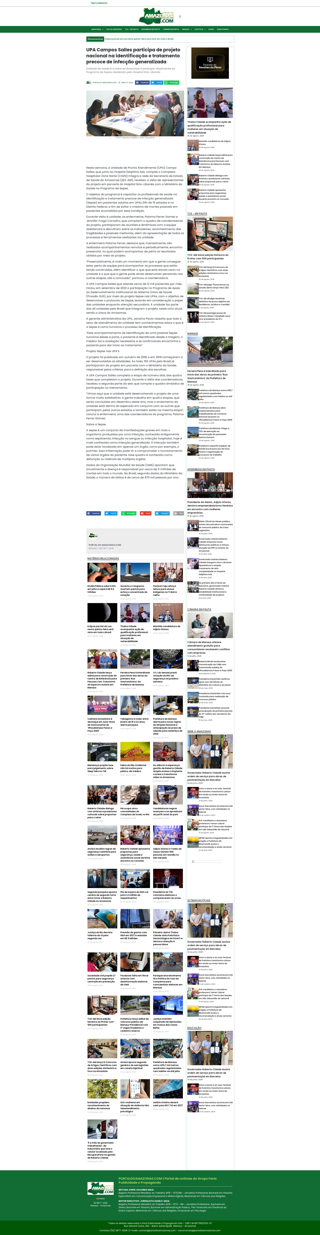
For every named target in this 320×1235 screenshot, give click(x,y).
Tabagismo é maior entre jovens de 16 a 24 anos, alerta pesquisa (134, 721)
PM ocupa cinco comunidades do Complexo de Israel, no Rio (134, 811)
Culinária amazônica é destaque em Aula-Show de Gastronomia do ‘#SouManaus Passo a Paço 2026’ (101, 724)
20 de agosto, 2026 (206, 322)
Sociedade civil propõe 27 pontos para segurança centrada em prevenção (102, 978)
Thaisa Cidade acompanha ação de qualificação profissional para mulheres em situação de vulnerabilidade (134, 634)
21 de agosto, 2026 (206, 307)
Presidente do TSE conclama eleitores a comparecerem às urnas (167, 895)
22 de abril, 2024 (205, 850)
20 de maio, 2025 (206, 702)
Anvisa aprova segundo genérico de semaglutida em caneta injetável (134, 1065)
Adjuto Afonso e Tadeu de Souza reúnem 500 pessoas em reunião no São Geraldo (167, 853)
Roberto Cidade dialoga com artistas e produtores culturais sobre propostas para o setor (102, 813)
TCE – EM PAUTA (131, 29)
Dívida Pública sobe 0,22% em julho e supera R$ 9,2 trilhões (102, 589)
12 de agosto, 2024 (206, 832)
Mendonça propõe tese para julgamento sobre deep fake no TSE (100, 768)
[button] (142, 82)
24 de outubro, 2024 (207, 815)
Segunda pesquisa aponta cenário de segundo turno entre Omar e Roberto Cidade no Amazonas (102, 897)
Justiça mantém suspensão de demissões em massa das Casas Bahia (167, 1023)
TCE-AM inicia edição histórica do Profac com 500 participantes (101, 1021)
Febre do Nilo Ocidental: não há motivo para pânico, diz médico (133, 768)
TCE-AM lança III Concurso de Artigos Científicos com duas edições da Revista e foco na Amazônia (102, 1067)
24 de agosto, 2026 (206, 291)
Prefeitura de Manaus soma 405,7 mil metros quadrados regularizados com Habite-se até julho (167, 1067)
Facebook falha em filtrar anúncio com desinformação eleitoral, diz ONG (134, 980)
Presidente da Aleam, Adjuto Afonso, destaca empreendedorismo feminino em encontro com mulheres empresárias (210, 507)
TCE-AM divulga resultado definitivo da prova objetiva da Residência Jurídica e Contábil (214, 301)
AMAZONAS (96, 29)
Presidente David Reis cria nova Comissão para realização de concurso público (214, 696)
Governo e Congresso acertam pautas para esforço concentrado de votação (133, 591)
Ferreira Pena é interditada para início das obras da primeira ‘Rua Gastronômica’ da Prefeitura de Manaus (207, 376)
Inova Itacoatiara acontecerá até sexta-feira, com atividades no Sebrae (216, 809)
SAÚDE (211, 29)
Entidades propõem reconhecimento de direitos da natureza (99, 1105)
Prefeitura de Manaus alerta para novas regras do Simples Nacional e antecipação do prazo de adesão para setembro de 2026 (167, 726)
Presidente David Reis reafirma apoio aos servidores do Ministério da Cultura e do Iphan (215, 682)
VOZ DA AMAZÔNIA (114, 29)
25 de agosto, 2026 (206, 202)
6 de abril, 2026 (205, 598)
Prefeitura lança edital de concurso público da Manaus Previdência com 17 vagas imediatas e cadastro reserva (134, 1024)
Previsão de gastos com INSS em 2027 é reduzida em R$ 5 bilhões (133, 935)
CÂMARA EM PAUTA (171, 29)
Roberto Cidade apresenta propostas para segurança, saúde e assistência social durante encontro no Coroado (135, 854)
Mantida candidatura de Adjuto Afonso (166, 628)
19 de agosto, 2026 (195, 516)
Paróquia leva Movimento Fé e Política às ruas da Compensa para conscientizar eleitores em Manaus (167, 981)
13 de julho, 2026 (194, 656)
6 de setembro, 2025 (207, 673)
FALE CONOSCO (99, 3)
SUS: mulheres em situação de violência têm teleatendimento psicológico (134, 1107)
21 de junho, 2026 (205, 800)
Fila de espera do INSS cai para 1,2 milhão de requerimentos (134, 895)
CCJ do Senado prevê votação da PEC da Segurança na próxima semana (165, 677)
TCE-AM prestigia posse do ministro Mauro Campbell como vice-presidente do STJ (214, 316)
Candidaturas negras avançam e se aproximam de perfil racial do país (167, 811)
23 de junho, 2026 (195, 783)
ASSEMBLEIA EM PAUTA (150, 29)
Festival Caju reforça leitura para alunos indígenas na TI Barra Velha (165, 591)
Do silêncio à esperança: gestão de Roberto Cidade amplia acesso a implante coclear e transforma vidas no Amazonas (167, 771)
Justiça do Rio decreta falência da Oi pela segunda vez (100, 935)
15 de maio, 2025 (205, 720)
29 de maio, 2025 (206, 688)
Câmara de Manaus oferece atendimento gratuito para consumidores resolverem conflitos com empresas (208, 648)
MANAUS (185, 29)
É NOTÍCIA (199, 29)
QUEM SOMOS (223, 29)
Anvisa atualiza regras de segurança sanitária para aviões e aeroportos (102, 851)
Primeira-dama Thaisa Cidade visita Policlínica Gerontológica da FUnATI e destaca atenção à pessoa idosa (167, 938)
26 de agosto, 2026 (195, 136)
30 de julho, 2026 (205, 533)
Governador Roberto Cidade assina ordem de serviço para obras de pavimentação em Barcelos (208, 776)
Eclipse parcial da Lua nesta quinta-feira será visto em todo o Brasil (101, 629)
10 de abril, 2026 (205, 554)
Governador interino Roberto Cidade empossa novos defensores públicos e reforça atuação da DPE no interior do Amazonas (214, 545)
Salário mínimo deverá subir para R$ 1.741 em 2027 (168, 1104)
